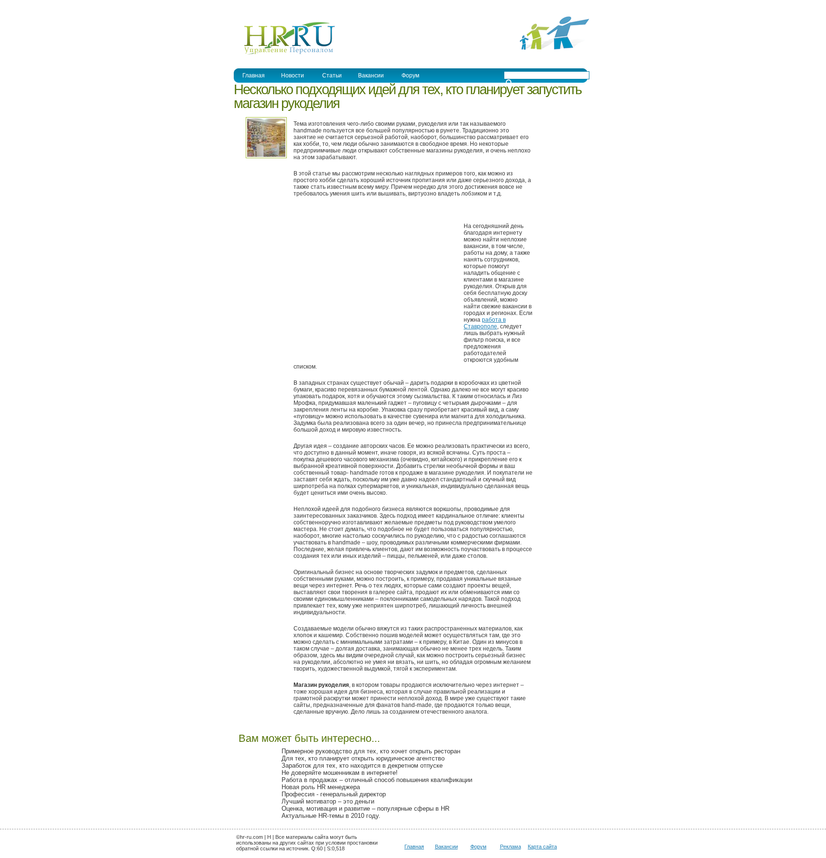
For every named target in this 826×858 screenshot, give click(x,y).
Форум (410, 75)
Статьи (332, 75)
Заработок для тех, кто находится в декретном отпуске (362, 765)
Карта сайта (542, 846)
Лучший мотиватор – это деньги (328, 801)
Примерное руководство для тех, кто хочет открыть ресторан (371, 751)
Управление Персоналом (269, 6)
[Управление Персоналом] (285, 54)
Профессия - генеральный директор (334, 794)
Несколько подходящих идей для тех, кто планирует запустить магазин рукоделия (407, 96)
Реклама (510, 846)
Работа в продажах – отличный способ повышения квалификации (377, 779)
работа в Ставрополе (485, 323)
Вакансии (371, 75)
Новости (292, 75)
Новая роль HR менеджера (321, 787)
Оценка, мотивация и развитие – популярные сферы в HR (365, 808)
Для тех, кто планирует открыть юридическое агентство (363, 758)
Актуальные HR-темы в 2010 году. (331, 815)
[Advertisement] (373, 285)
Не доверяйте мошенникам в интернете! (340, 772)
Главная (253, 75)
